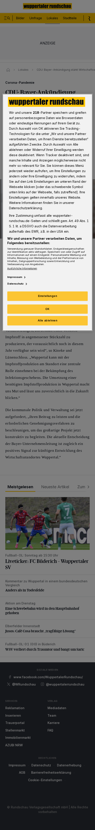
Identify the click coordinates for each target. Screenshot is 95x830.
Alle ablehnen (47, 320)
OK (47, 309)
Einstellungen (47, 296)
